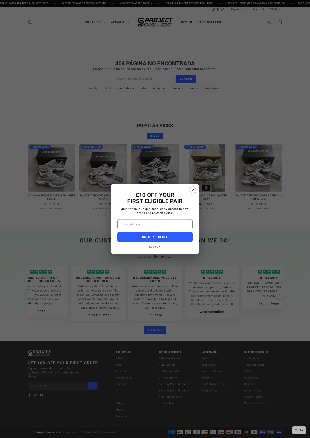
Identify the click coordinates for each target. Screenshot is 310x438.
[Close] (192, 190)
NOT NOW (155, 247)
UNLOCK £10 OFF (155, 237)
